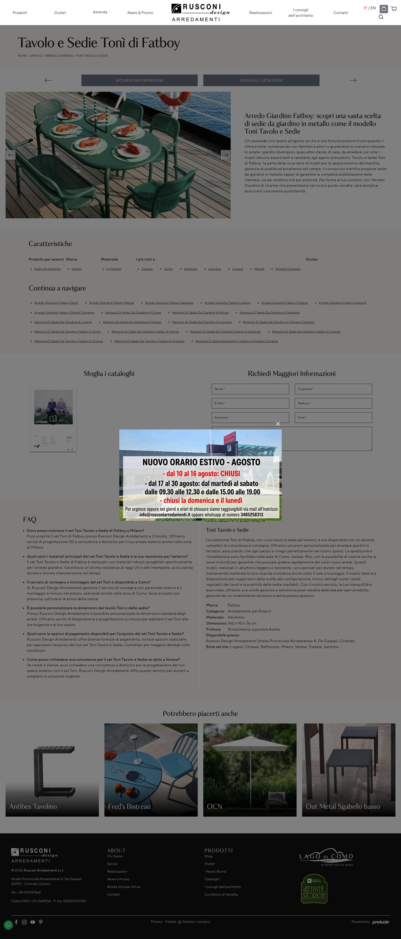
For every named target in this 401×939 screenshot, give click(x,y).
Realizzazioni (260, 12)
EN (373, 8)
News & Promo (140, 12)
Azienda (100, 12)
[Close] (278, 423)
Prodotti (20, 12)
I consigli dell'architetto (300, 12)
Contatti (340, 12)
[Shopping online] (384, 9)
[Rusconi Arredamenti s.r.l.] (200, 11)
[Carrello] (394, 8)
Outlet (60, 12)
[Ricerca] (381, 17)
